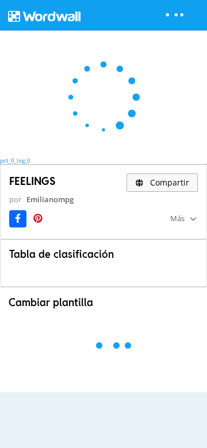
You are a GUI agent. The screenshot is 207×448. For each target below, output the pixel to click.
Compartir (168, 182)
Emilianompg (50, 199)
